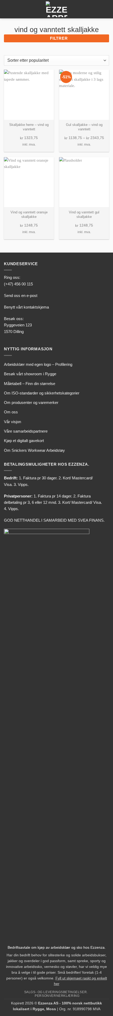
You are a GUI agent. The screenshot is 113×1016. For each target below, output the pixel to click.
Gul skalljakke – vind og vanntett (84, 127)
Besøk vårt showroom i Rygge (30, 374)
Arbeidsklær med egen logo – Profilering (38, 364)
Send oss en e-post (20, 295)
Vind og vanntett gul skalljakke (84, 214)
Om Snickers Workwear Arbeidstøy (34, 450)
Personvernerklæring (57, 995)
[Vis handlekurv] (106, 9)
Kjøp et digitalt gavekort (24, 440)
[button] (7, 9)
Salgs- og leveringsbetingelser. (56, 992)
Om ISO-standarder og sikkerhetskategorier (41, 393)
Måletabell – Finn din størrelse (29, 383)
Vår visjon (12, 421)
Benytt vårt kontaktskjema (26, 307)
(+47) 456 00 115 (18, 284)
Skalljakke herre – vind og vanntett (29, 127)
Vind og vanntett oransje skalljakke (29, 214)
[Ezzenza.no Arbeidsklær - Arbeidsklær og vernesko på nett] (56, 9)
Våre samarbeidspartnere (26, 431)
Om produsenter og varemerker (31, 402)
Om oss (11, 412)
